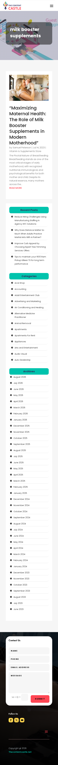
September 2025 (22, 444)
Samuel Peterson (22, 147)
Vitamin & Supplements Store (25, 151)
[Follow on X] (16, 720)
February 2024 (21, 560)
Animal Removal (23, 323)
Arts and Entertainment (26, 347)
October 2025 (20, 438)
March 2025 (19, 481)
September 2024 (22, 517)
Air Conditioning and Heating (29, 307)
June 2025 (19, 462)
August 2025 (20, 450)
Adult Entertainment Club (27, 295)
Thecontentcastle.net (20, 752)
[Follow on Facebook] (11, 720)
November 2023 (21, 578)
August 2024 (20, 523)
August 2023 (20, 597)
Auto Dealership (23, 360)
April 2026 (18, 401)
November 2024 (21, 505)
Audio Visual (21, 353)
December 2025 (22, 425)
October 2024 (20, 511)
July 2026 (18, 383)
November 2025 (21, 432)
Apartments (21, 329)
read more (15, 188)
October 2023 (20, 584)
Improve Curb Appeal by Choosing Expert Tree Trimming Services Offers (30, 247)
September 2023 (22, 590)
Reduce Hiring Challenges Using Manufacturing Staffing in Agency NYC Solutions (30, 220)
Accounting (20, 289)
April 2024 (18, 548)
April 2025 (18, 474)
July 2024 (18, 529)
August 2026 (20, 377)
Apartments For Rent (25, 335)
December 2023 (21, 572)
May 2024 (18, 542)
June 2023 (19, 609)
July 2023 (18, 603)
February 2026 (21, 413)
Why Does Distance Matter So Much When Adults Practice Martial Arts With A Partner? (29, 234)
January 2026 (20, 419)
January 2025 (20, 493)
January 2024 (20, 566)
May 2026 (18, 395)
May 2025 (18, 468)
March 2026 (19, 407)
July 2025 (18, 456)
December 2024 (22, 499)
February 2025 (21, 487)
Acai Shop (20, 283)
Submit (40, 698)
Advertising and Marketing (28, 301)
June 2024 (19, 535)
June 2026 (19, 389)
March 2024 (19, 554)
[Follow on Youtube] (22, 720)
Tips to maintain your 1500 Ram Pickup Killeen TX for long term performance (30, 260)
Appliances (20, 341)
